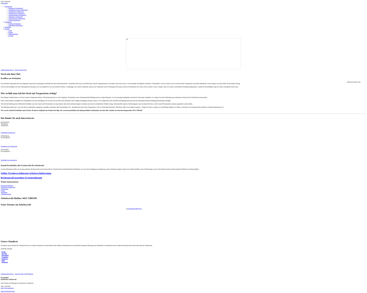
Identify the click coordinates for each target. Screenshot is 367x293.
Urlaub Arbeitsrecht (14, 20)
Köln (3, 260)
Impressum (4, 291)
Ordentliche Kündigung (15, 25)
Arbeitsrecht (8, 6)
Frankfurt (5, 257)
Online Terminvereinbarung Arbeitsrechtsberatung (26, 173)
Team (10, 30)
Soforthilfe (8, 27)
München (5, 262)
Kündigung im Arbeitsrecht (9, 146)
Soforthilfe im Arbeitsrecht (9, 160)
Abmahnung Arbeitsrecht (16, 12)
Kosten (10, 32)
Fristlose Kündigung (14, 24)
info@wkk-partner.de (7, 288)
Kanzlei (7, 29)
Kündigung (8, 22)
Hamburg (5, 259)
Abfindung (4, 192)
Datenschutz (11, 291)
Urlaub (3, 191)
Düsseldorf (5, 255)
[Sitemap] (30, 274)
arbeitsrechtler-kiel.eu (7, 70)
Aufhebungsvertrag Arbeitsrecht (18, 10)
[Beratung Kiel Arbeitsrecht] (183, 223)
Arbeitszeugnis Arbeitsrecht (16, 18)
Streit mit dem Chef (21, 70)
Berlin (4, 252)
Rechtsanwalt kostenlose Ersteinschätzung (21, 177)
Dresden (4, 254)
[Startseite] (4, 3)
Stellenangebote (13, 34)
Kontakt (10, 36)
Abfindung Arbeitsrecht (15, 17)
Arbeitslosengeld (6, 194)
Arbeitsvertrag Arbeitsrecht (16, 13)
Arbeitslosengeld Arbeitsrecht (17, 15)
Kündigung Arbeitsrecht (15, 8)
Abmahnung (4, 189)
